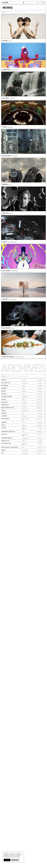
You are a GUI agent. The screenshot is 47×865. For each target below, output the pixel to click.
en (38, 2)
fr (37, 2)
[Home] (5, 2)
